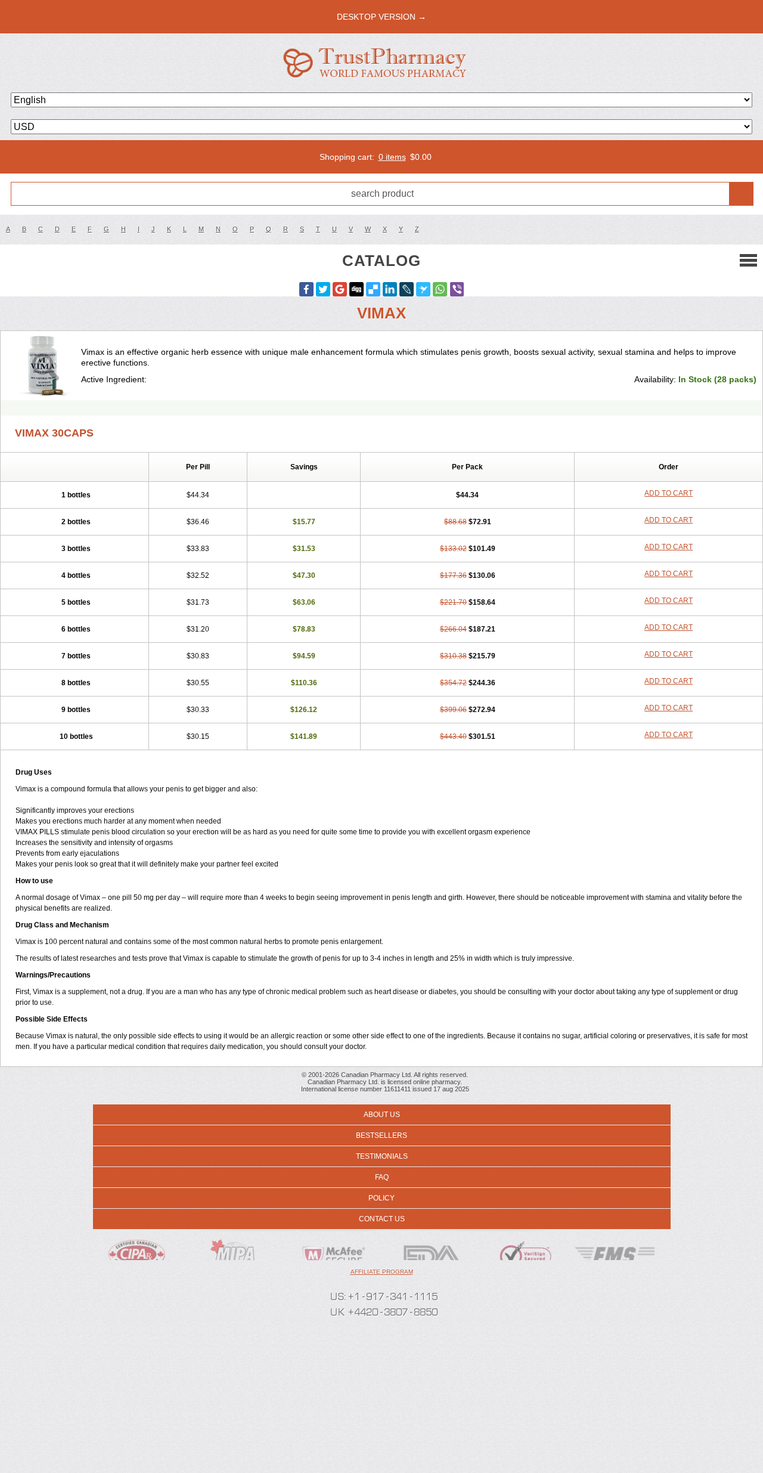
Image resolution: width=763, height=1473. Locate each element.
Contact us (382, 1219)
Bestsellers (381, 1135)
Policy (381, 1198)
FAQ (382, 1177)
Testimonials (382, 1156)
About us (382, 1114)
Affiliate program (382, 1271)
